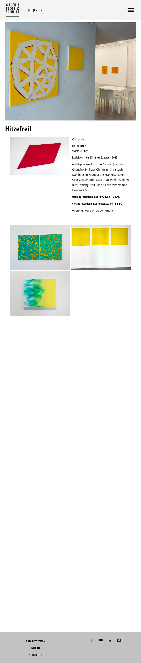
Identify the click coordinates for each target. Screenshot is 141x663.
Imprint (35, 648)
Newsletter (35, 655)
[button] (131, 10)
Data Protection (35, 641)
